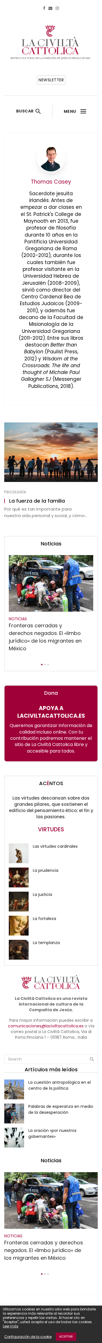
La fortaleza (44, 918)
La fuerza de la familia (37, 501)
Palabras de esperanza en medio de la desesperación (60, 1109)
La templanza (46, 942)
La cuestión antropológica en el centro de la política (59, 1085)
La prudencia (45, 870)
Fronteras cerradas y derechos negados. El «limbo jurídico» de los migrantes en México (45, 637)
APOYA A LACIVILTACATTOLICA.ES (51, 712)
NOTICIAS (18, 619)
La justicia (42, 894)
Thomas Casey (51, 182)
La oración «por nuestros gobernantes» (52, 1133)
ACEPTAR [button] (66, 1336)
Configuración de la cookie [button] (28, 1336)
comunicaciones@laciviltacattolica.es (46, 1026)
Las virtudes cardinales (55, 846)
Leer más (10, 1326)
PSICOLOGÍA (15, 492)
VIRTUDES (51, 829)
